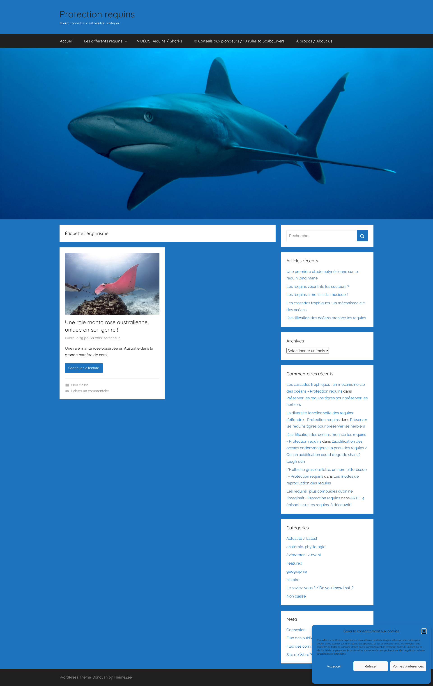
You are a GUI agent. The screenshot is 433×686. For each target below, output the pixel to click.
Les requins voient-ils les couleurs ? (317, 286)
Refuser (371, 666)
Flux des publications (305, 638)
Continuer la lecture (83, 368)
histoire (292, 579)
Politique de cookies (346, 677)
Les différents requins (103, 41)
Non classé (80, 385)
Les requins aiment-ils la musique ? (317, 294)
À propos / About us (314, 41)
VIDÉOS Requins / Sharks (159, 41)
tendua (114, 338)
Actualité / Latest (301, 538)
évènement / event (303, 555)
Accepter (334, 666)
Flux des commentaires (307, 646)
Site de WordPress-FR (305, 654)
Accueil (66, 41)
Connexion (296, 630)
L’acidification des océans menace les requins (326, 318)
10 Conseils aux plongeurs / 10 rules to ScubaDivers (239, 41)
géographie (296, 571)
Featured (294, 563)
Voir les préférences (408, 666)
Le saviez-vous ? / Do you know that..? (319, 588)
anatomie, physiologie (305, 546)
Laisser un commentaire (90, 391)
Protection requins (97, 14)
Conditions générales (371, 677)
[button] (424, 631)
